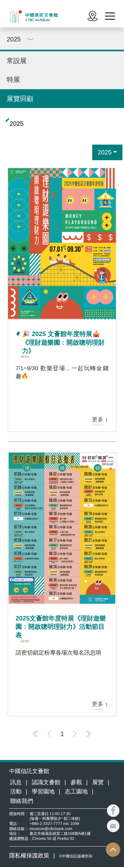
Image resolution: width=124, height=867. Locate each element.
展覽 (98, 782)
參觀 (76, 782)
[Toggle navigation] (110, 16)
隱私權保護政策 (29, 855)
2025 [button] (105, 152)
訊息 (16, 782)
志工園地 (76, 791)
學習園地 (43, 791)
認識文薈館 (46, 782)
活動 (16, 791)
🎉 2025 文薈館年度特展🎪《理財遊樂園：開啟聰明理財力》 (63, 342)
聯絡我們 (21, 801)
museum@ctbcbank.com (51, 829)
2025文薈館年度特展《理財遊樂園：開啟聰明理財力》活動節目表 (61, 627)
